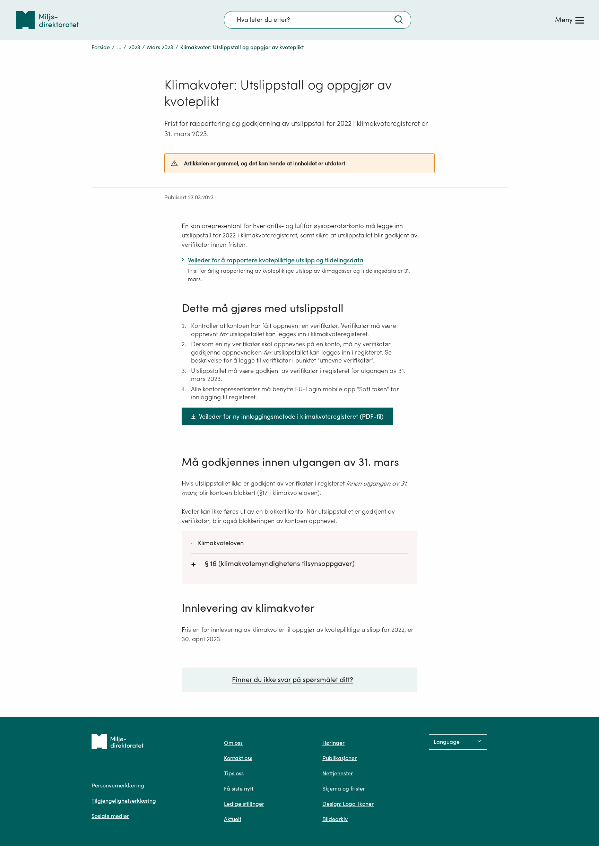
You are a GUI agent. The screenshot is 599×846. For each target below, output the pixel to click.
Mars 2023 (160, 47)
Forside (101, 47)
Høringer (333, 742)
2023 (134, 47)
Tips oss (234, 773)
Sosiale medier (110, 815)
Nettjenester (337, 773)
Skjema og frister (343, 788)
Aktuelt (232, 819)
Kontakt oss (238, 758)
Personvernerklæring (118, 785)
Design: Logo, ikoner (348, 803)
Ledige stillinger (244, 803)
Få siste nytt (238, 788)
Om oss (233, 742)
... (119, 47)
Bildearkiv (335, 819)
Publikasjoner (339, 758)
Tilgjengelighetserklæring (124, 800)
